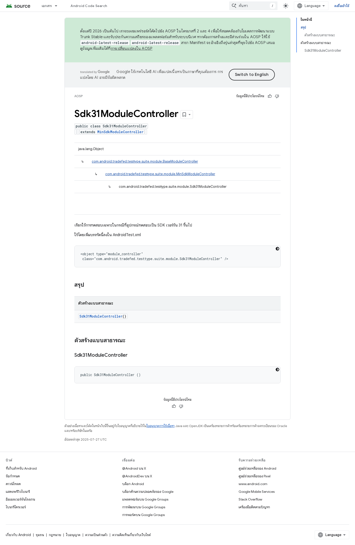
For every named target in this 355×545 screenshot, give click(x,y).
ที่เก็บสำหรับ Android (21, 468)
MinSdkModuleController (120, 132)
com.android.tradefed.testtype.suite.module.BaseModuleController (145, 161)
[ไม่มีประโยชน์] (277, 96)
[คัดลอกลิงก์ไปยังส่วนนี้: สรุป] (89, 285)
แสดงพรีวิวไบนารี (18, 491)
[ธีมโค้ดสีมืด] (277, 249)
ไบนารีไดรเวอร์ (16, 507)
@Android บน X (134, 468)
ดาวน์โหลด (13, 484)
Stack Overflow (250, 499)
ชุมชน (40, 535)
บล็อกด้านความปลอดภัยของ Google (147, 491)
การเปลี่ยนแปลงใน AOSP (132, 48)
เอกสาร (47, 6)
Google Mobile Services (257, 491)
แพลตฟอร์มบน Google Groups (145, 499)
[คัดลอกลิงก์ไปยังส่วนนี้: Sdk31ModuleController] (132, 355)
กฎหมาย (55, 535)
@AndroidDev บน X (137, 476)
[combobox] (253, 5)
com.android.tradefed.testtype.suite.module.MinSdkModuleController (160, 174)
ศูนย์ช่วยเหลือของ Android (257, 468)
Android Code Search (89, 6)
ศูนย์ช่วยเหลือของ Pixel (254, 476)
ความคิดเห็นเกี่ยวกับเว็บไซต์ (131, 535)
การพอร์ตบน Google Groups (143, 515)
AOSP (78, 96)
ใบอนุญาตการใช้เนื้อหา (160, 426)
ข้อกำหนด (13, 476)
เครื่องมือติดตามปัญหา (254, 507)
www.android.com (253, 484)
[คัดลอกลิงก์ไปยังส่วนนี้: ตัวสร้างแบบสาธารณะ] (130, 341)
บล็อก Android (133, 484)
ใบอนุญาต (73, 535)
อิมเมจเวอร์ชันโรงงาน (20, 499)
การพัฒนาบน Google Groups (143, 507)
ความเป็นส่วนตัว (96, 535)
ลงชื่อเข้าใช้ (341, 6)
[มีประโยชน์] (269, 96)
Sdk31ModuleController (100, 316)
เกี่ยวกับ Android (18, 535)
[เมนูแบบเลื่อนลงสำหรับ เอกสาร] (58, 6)
